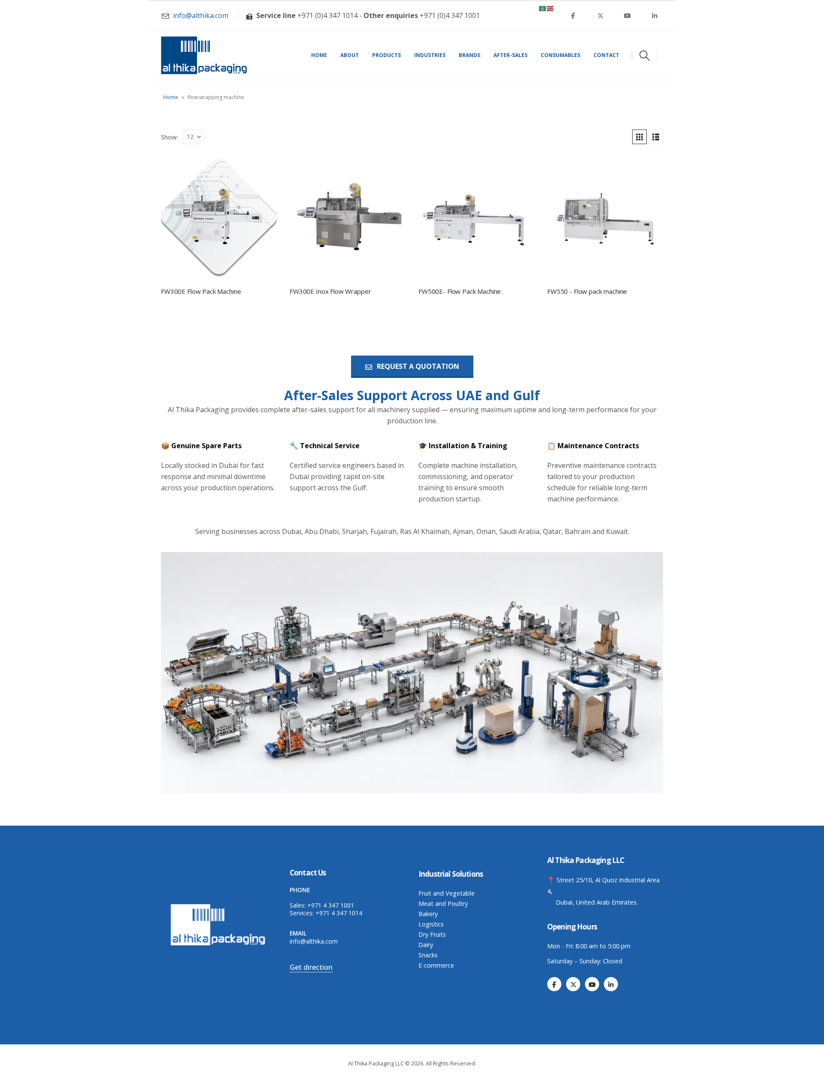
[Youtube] (627, 15)
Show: (169, 137)
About (349, 55)
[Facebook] (573, 15)
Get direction (311, 967)
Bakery (428, 914)
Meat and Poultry (443, 903)
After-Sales (510, 55)
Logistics (431, 924)
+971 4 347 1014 (338, 913)
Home (319, 55)
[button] (644, 55)
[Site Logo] (204, 55)
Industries (429, 55)
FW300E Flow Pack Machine (201, 291)
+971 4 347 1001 (330, 905)
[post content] (219, 217)
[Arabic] (543, 7)
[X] (600, 15)
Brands (469, 55)
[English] (550, 7)
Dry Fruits (432, 934)
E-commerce (436, 965)
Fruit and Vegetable (446, 893)
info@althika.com (314, 941)
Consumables (560, 55)
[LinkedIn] (654, 15)
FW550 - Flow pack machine (587, 291)
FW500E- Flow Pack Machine (459, 291)
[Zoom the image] (219, 906)
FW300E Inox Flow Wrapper (330, 291)
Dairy (425, 945)
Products (386, 55)
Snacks (428, 955)
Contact (606, 55)
